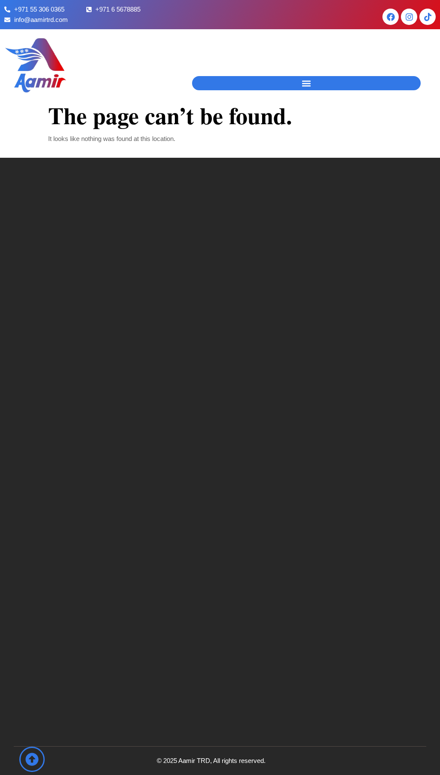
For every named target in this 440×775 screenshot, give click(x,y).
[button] (306, 83)
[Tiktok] (427, 17)
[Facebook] (390, 17)
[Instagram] (409, 17)
